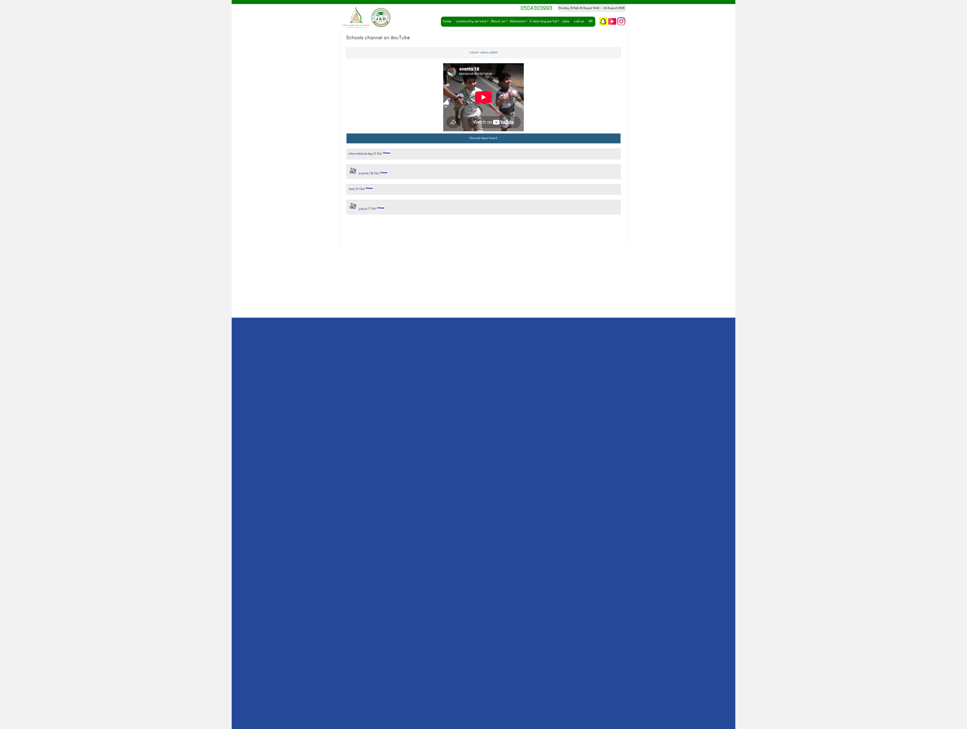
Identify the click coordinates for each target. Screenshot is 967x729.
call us (579, 21)
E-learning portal (543, 21)
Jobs (565, 21)
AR (591, 21)
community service (471, 21)
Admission (517, 21)
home (447, 21)
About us (498, 21)
